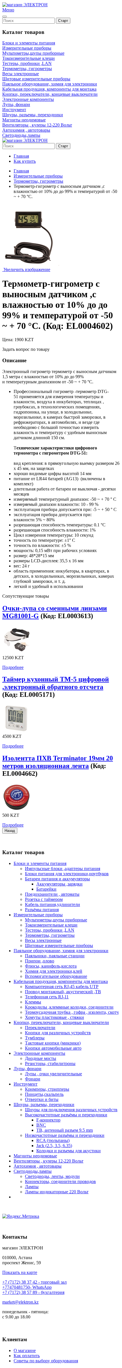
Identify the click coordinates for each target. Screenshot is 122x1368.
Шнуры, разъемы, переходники (32, 114)
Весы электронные (20, 73)
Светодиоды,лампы (21, 135)
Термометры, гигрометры (27, 68)
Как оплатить (27, 1355)
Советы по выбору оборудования (46, 1360)
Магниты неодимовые (24, 119)
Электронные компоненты (28, 99)
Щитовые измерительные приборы (36, 78)
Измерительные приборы (26, 48)
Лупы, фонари (16, 104)
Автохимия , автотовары (26, 130)
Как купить (25, 161)
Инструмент (14, 109)
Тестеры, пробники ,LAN (27, 63)
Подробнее (13, 667)
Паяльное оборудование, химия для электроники (49, 84)
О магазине (25, 1350)
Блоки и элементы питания (28, 42)
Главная (21, 156)
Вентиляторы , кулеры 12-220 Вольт (37, 125)
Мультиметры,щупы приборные (33, 53)
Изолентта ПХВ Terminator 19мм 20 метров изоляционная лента (57, 761)
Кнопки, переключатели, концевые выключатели (50, 94)
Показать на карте (19, 1272)
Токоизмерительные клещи (28, 58)
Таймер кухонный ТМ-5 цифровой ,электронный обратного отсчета (55, 683)
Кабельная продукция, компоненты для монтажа (49, 89)
